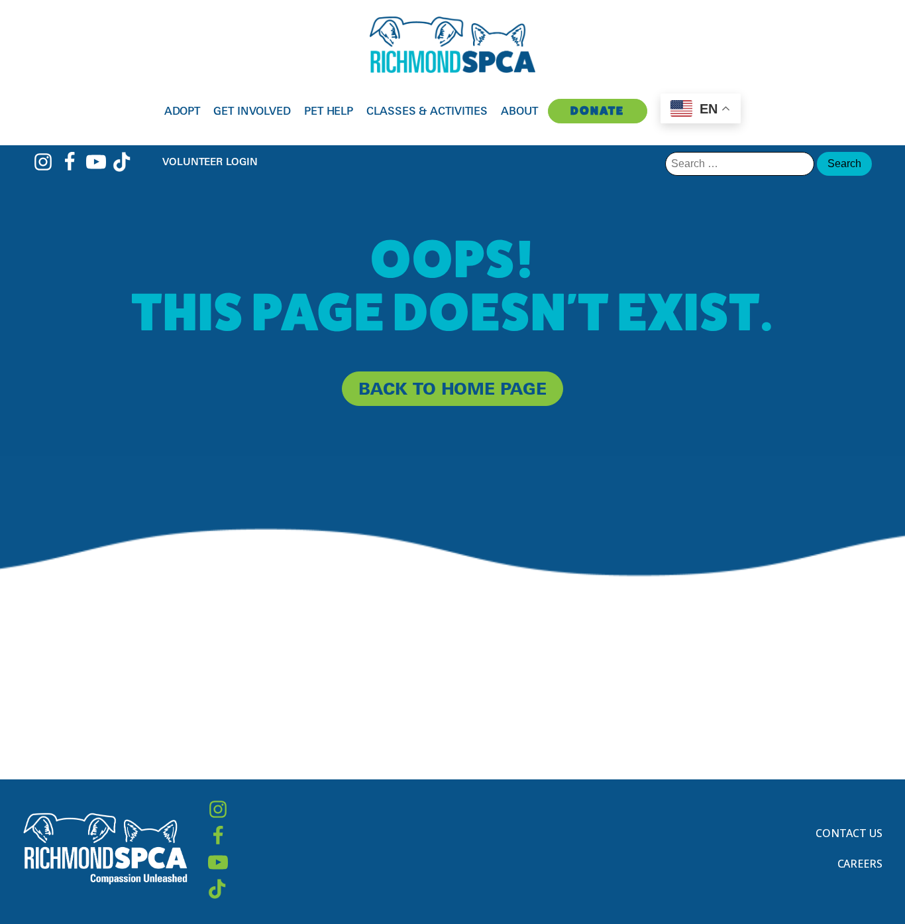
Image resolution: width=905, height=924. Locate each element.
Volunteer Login (210, 161)
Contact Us (849, 833)
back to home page (452, 388)
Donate (597, 110)
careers (859, 863)
